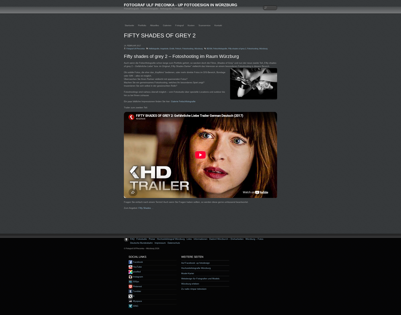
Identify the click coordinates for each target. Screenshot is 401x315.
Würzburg (198, 49)
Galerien (167, 25)
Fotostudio (141, 239)
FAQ (132, 239)
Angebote (164, 49)
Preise (152, 239)
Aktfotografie (154, 49)
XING (135, 306)
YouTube (137, 267)
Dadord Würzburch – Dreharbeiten (226, 239)
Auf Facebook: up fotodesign (195, 263)
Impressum (160, 243)
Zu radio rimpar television (193, 289)
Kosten (191, 25)
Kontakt (218, 25)
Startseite (129, 25)
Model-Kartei (187, 273)
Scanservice (204, 25)
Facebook (137, 262)
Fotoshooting (187, 49)
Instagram (137, 276)
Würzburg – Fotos (254, 239)
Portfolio (142, 25)
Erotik (171, 49)
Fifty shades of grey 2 (237, 49)
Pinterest (137, 286)
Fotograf (179, 25)
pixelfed (136, 271)
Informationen (200, 239)
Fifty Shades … (146, 208)
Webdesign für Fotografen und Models (200, 278)
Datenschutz (174, 243)
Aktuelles (154, 25)
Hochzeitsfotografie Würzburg (196, 268)
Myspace (137, 301)
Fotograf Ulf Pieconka (135, 49)
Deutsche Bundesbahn (141, 243)
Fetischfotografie (220, 49)
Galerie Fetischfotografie (183, 101)
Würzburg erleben (190, 283)
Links (189, 239)
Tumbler (136, 291)
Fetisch (178, 49)
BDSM (209, 49)
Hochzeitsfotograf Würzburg (171, 239)
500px (135, 281)
